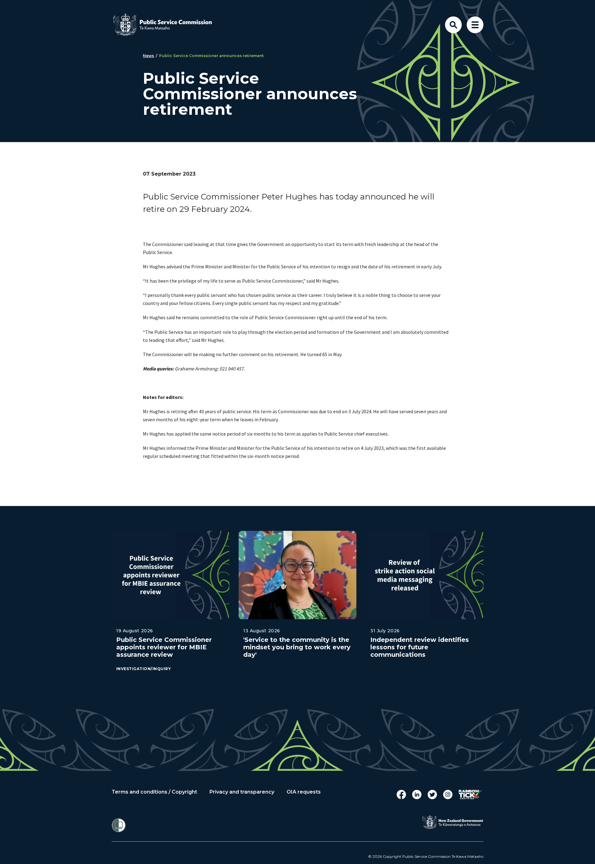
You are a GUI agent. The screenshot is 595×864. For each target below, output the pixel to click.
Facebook (401, 794)
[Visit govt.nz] (452, 822)
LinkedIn (416, 794)
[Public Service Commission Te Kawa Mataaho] (167, 24)
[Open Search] (453, 24)
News (148, 55)
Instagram (447, 794)
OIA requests (304, 792)
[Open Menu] (475, 24)
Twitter (432, 794)
